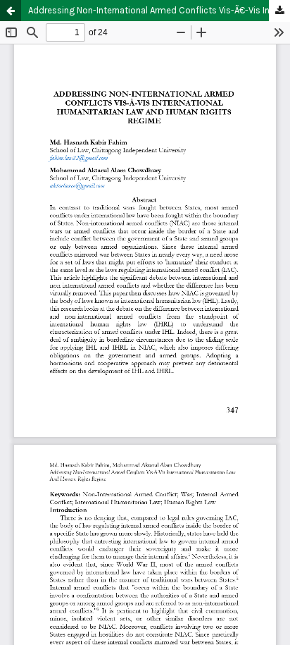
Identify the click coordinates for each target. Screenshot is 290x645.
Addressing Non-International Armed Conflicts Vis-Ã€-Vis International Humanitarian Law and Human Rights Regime (159, 10)
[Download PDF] (279, 11)
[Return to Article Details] (10, 10)
